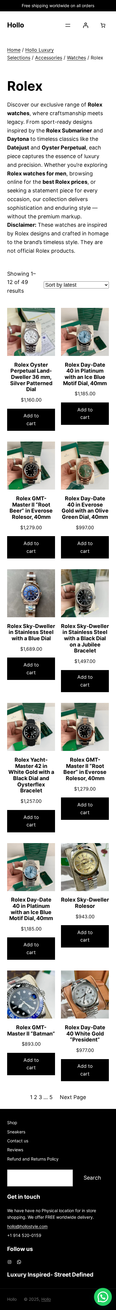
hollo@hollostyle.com (27, 1226)
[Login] (85, 25)
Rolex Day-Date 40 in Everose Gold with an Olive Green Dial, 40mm (85, 508)
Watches (76, 58)
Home (14, 50)
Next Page (73, 1097)
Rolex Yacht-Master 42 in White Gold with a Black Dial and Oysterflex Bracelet (31, 775)
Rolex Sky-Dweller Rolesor (85, 903)
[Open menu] (67, 25)
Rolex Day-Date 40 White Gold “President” (85, 1033)
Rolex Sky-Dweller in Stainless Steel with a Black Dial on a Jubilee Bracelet (85, 638)
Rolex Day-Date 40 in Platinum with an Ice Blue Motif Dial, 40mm (85, 374)
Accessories (48, 58)
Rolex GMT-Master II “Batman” (31, 1030)
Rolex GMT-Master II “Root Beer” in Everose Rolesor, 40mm (31, 508)
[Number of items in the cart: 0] (103, 25)
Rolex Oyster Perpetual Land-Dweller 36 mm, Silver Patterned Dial (31, 377)
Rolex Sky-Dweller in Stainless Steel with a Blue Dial (31, 632)
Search (92, 1178)
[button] (103, 1297)
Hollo (15, 25)
